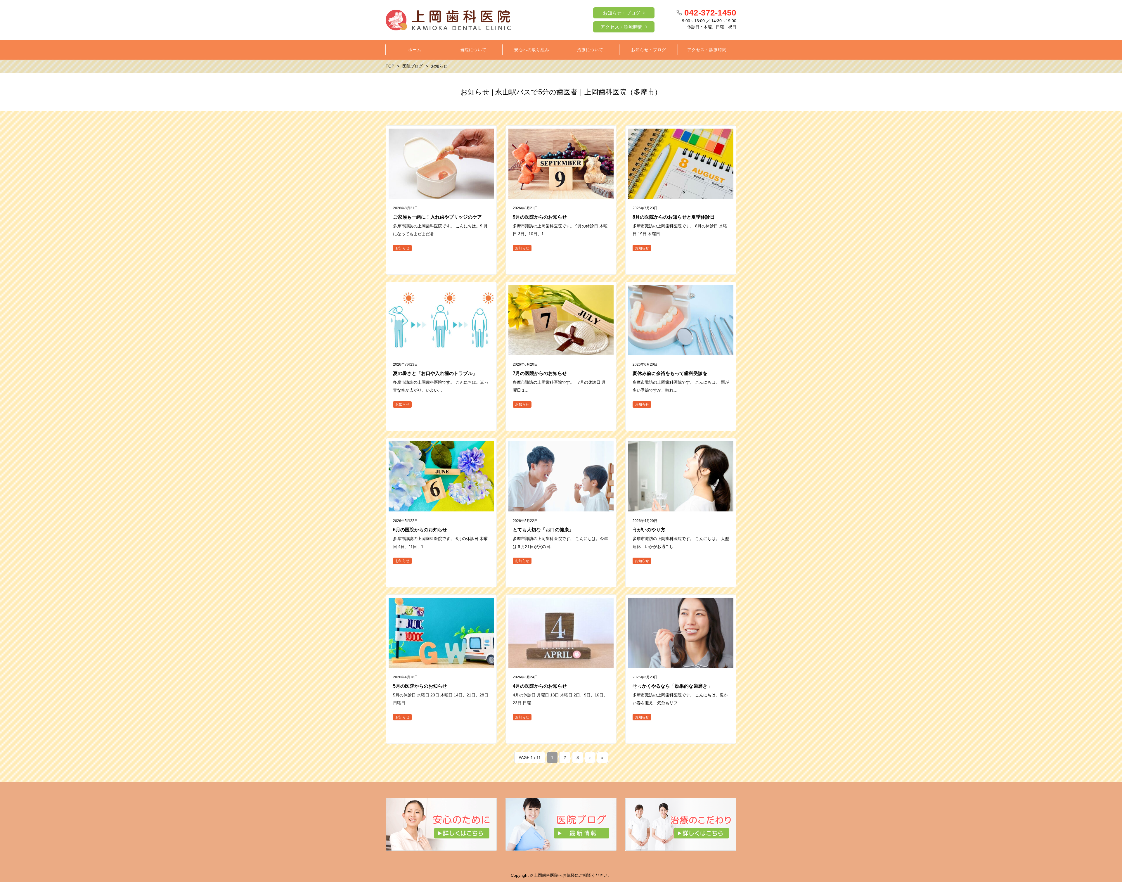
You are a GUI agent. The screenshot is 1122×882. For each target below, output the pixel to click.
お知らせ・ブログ (621, 13)
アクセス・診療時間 (621, 27)
